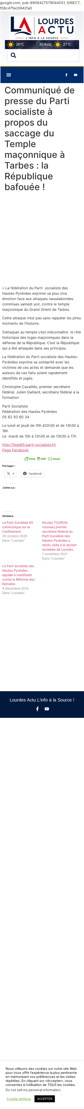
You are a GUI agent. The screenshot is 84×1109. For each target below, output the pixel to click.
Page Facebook (15, 450)
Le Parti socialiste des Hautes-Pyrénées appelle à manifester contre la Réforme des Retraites (18, 575)
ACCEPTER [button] (44, 1098)
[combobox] (43, 55)
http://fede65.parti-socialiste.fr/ (29, 444)
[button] (8, 75)
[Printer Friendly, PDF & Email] (42, 458)
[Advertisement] (42, 239)
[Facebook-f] (37, 709)
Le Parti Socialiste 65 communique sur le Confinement (17, 527)
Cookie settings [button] (19, 1099)
